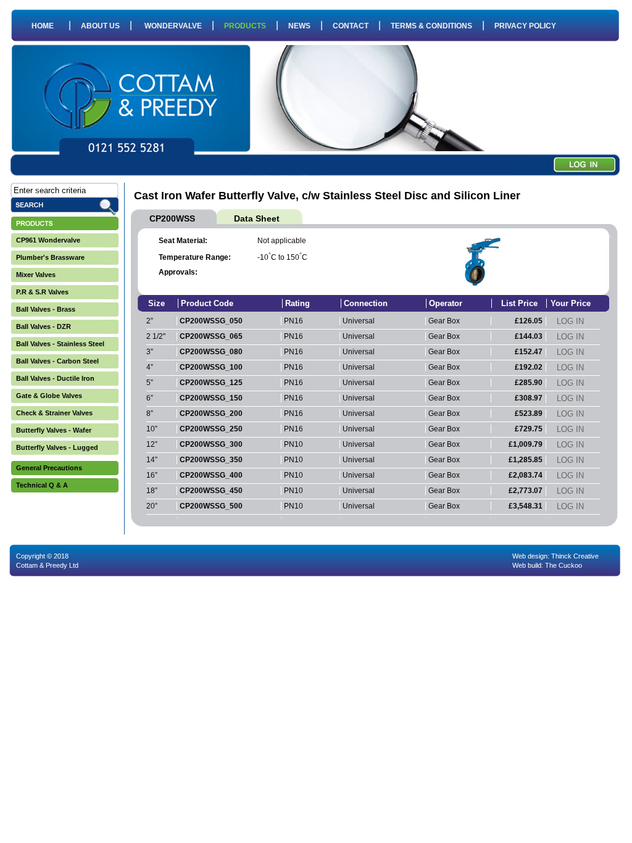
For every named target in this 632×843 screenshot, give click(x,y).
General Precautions (49, 467)
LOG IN (570, 321)
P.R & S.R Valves (42, 292)
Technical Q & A (42, 485)
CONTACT (350, 26)
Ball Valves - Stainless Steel (60, 343)
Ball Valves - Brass (45, 309)
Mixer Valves (36, 274)
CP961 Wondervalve (48, 240)
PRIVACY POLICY (525, 26)
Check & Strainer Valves (54, 413)
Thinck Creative (575, 556)
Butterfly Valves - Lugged (57, 447)
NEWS (299, 26)
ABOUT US (100, 26)
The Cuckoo (563, 565)
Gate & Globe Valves (49, 395)
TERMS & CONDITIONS (431, 26)
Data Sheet (257, 218)
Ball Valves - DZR (43, 326)
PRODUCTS (245, 26)
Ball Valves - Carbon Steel (57, 361)
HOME (42, 26)
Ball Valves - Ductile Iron (55, 378)
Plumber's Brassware (50, 257)
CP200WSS (172, 218)
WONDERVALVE (173, 26)
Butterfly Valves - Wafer (53, 430)
